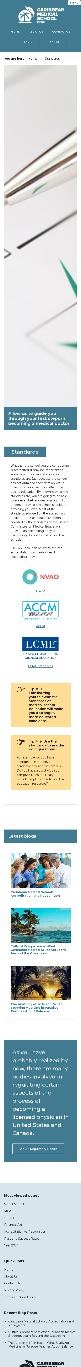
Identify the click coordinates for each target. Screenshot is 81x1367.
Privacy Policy (14, 1290)
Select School (14, 1204)
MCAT (8, 1211)
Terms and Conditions (20, 1297)
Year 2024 (11, 1245)
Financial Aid (13, 1225)
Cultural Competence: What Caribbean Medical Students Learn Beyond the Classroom (42, 1334)
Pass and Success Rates (21, 1238)
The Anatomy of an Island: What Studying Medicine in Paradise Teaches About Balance (40, 1344)
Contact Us (61, 31)
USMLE (9, 1218)
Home (15, 31)
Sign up (54, 42)
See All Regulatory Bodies (38, 1149)
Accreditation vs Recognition (25, 1231)
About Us (36, 31)
